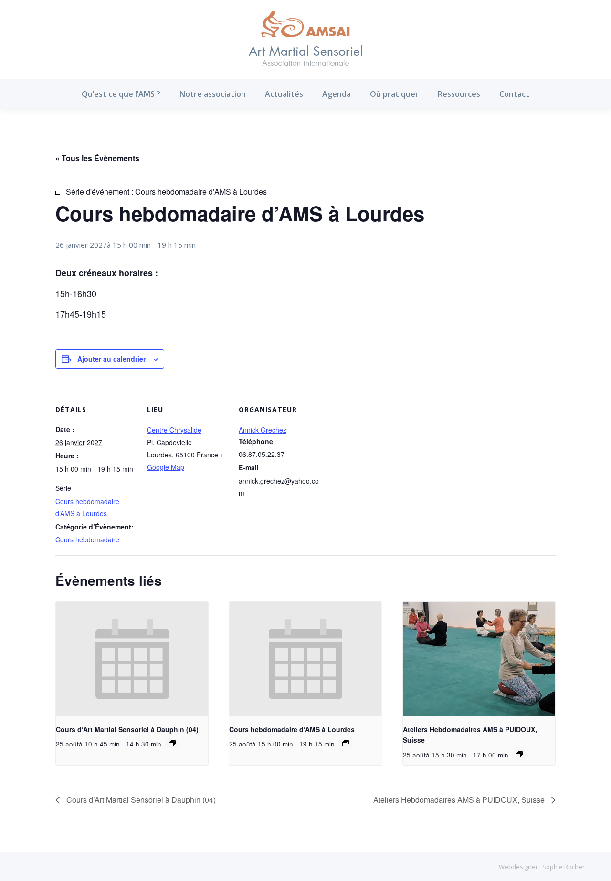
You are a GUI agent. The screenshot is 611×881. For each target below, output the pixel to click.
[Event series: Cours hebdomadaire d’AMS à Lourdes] (345, 743)
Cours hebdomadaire (87, 539)
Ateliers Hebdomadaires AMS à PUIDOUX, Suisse (460, 799)
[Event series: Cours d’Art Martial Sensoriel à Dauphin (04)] (172, 743)
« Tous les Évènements (97, 158)
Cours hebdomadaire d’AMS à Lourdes (292, 729)
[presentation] (132, 659)
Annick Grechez (262, 430)
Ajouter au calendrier (111, 358)
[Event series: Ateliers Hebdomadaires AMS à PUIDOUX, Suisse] (519, 754)
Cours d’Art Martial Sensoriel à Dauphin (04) (127, 729)
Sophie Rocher (563, 866)
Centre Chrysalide (174, 430)
